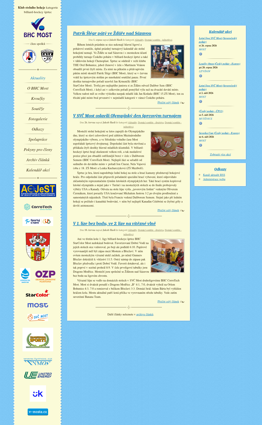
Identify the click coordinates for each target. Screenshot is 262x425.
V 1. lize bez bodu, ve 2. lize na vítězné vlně (114, 223)
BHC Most (38, 27)
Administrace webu (214, 179)
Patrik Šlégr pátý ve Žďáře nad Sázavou (112, 33)
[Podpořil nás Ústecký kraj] (38, 403)
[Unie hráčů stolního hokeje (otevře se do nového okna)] (29, 65)
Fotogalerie (37, 118)
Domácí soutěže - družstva (151, 122)
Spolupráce (37, 139)
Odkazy (38, 129)
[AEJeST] (38, 199)
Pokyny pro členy (38, 149)
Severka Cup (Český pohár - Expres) (219, 133)
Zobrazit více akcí (220, 154)
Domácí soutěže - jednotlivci (158, 39)
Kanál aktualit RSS (214, 175)
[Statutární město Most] (38, 309)
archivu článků (144, 314)
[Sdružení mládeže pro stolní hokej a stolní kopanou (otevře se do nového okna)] (47, 65)
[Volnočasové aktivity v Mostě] (38, 417)
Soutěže (38, 108)
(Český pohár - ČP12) (211, 111)
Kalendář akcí (38, 169)
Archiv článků (37, 159)
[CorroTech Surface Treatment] (38, 212)
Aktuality (37, 77)
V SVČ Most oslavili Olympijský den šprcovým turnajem (127, 115)
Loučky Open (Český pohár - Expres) (219, 63)
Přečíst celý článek (168, 102)
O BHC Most (38, 88)
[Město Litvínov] (38, 263)
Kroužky (38, 98)
